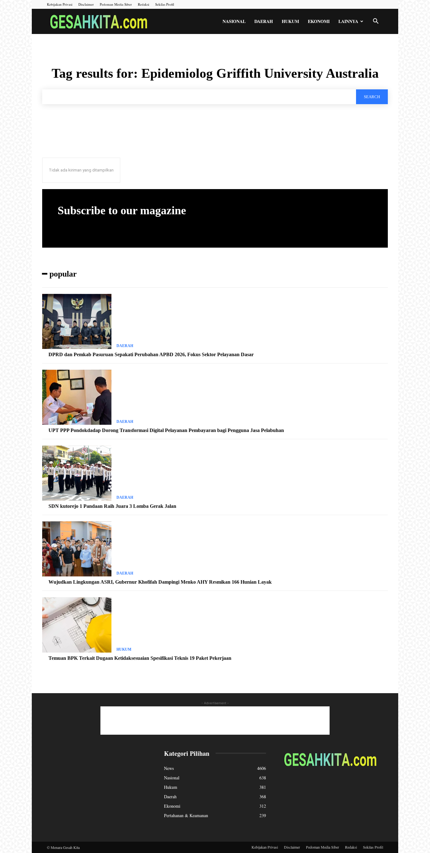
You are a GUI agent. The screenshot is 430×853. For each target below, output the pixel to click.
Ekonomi (319, 21)
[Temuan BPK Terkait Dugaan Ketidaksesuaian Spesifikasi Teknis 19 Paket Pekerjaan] (76, 625)
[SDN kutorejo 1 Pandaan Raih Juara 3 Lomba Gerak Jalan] (76, 473)
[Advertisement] (215, 720)
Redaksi (143, 4)
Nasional (234, 21)
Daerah (263, 21)
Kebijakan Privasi (59, 4)
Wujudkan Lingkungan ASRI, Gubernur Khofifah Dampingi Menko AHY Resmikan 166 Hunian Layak (160, 582)
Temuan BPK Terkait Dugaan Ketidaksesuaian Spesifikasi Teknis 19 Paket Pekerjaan (139, 658)
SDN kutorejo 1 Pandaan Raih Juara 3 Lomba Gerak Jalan (112, 506)
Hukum (290, 21)
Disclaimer (86, 4)
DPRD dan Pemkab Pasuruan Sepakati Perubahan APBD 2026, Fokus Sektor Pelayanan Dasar (151, 354)
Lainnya (348, 21)
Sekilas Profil (164, 4)
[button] (375, 22)
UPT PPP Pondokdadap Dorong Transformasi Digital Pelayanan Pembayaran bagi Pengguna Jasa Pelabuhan (166, 430)
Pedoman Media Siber (116, 4)
